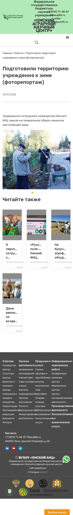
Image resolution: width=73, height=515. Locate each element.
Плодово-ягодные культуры (40, 402)
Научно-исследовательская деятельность (62, 398)
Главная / (8, 53)
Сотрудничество (27, 410)
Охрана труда (10, 406)
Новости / (20, 53)
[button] (28, 192)
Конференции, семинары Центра (59, 377)
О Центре (8, 361)
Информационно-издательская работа (62, 365)
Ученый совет (26, 377)
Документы (8, 418)
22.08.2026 (11, 262)
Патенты (23, 406)
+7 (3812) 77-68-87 (15, 437)
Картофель (41, 394)
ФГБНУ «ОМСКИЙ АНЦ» (36, 457)
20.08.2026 (35, 262)
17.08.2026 (60, 262)
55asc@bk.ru (34, 437)
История (7, 422)
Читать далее (20, 263)
